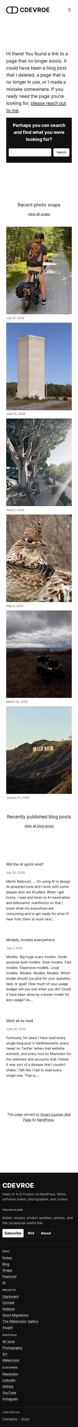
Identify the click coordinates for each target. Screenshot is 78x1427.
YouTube (9, 1393)
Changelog (9, 1419)
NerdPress (45, 1120)
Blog (5, 1264)
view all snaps (39, 214)
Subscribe (13, 1233)
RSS (31, 1233)
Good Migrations (15, 1315)
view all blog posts (39, 826)
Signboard (10, 1297)
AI (3, 1283)
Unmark (8, 1303)
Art (4, 1354)
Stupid (7, 1328)
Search (61, 152)
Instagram (10, 1399)
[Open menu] (69, 9)
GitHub (7, 1387)
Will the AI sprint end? (24, 864)
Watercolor (10, 1360)
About (46, 1233)
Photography (12, 1348)
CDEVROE (35, 9)
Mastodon (10, 1374)
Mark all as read (19, 1021)
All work (8, 1342)
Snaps (7, 1270)
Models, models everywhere (30, 940)
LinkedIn (9, 1380)
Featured (9, 1276)
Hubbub (8, 1309)
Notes (7, 1258)
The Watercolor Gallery (20, 1321)
